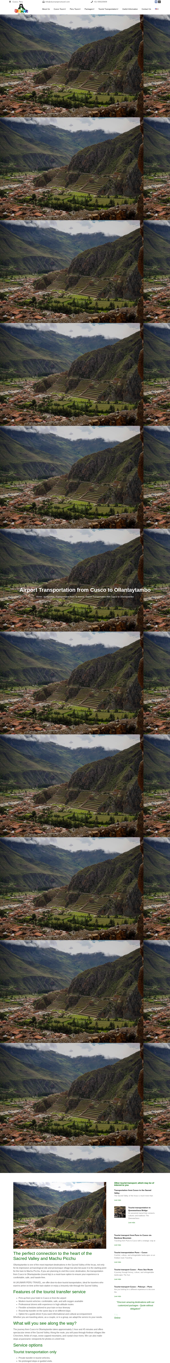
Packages (89, 9)
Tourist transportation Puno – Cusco (130, 1252)
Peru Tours (74, 9)
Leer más (117, 1200)
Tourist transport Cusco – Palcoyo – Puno (133, 1287)
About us (46, 9)
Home (39, 597)
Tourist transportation (107, 9)
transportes (49, 597)
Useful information (130, 9)
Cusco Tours (59, 9)
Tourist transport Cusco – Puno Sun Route (133, 1270)
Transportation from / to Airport (70, 597)
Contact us (146, 9)
